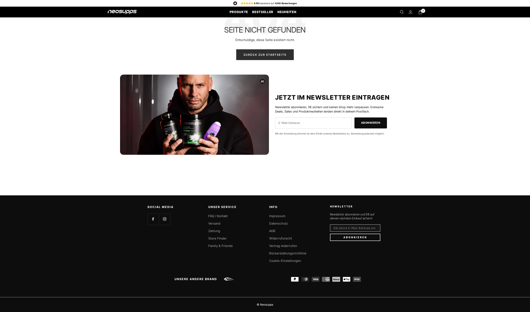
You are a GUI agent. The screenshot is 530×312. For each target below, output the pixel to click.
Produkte (239, 12)
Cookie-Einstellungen (285, 261)
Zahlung (214, 231)
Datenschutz (278, 223)
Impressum (277, 216)
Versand (214, 223)
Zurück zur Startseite (265, 54)
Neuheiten (286, 12)
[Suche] (402, 12)
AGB (272, 231)
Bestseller (262, 12)
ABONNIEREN (355, 237)
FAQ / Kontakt (218, 216)
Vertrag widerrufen (283, 246)
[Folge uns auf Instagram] (164, 219)
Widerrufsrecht (280, 238)
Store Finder (217, 238)
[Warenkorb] (420, 12)
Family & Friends (220, 246)
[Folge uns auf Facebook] (153, 219)
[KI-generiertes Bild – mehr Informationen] (262, 81)
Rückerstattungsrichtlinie (287, 253)
